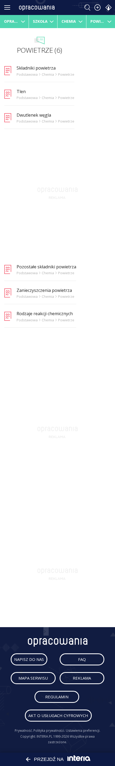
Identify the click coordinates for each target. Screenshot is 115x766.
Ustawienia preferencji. (83, 730)
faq (82, 659)
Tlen (21, 91)
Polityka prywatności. (49, 730)
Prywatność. (24, 730)
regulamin (56, 696)
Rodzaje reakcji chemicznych (45, 314)
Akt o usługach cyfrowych (58, 715)
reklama (82, 678)
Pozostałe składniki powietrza (46, 267)
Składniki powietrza (36, 68)
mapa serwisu (33, 678)
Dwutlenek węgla (34, 115)
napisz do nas (29, 659)
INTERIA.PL (44, 736)
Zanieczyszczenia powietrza (44, 290)
